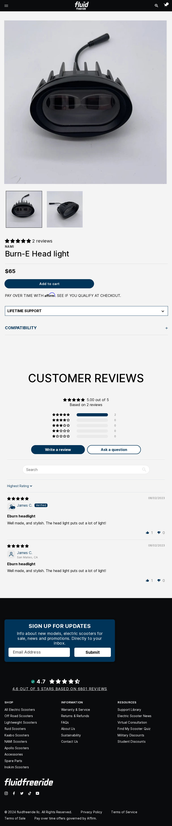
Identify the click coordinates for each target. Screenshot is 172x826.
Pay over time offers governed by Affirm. (65, 818)
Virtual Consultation (132, 722)
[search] (156, 5)
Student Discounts (131, 741)
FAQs (65, 722)
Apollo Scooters (16, 748)
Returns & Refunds (75, 716)
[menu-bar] (6, 6)
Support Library (129, 709)
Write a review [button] (58, 449)
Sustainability (71, 735)
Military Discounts (131, 735)
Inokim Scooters (16, 767)
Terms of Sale (15, 818)
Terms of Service (124, 812)
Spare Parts (13, 761)
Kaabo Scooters (16, 735)
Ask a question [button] (114, 449)
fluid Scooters (15, 729)
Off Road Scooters (18, 716)
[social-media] (6, 793)
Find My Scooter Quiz (134, 729)
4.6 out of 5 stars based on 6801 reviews (59, 689)
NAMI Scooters (15, 741)
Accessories (13, 754)
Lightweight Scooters (20, 722)
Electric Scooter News (134, 716)
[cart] (165, 5)
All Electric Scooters (19, 709)
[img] (18, 498)
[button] (61, 414)
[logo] (82, 5)
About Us (68, 729)
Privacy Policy (91, 812)
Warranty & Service (75, 709)
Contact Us (69, 741)
